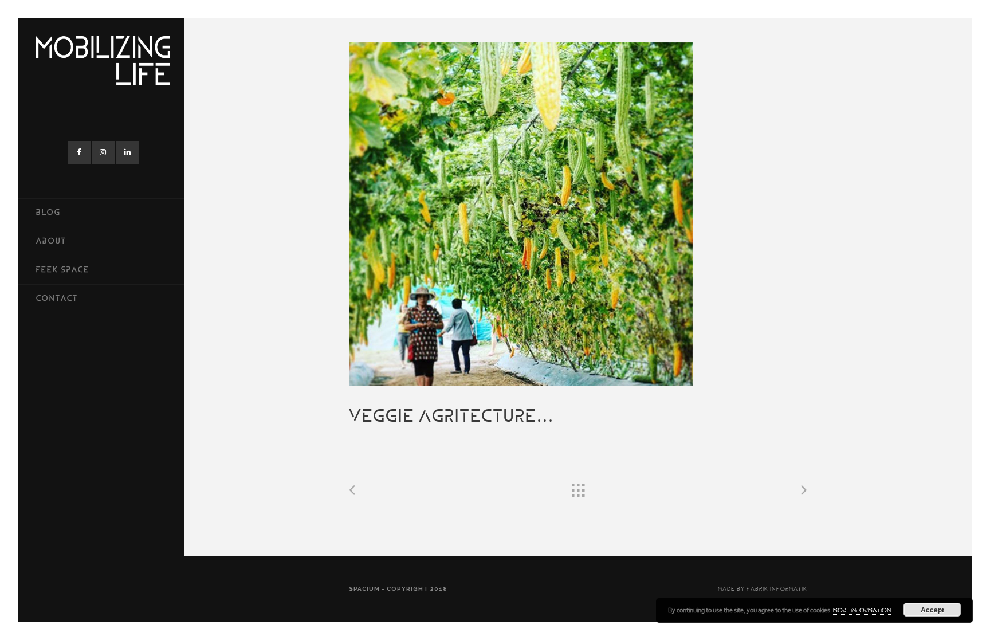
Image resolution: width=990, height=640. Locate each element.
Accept (932, 609)
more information (862, 611)
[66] (578, 214)
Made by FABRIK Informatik (762, 589)
